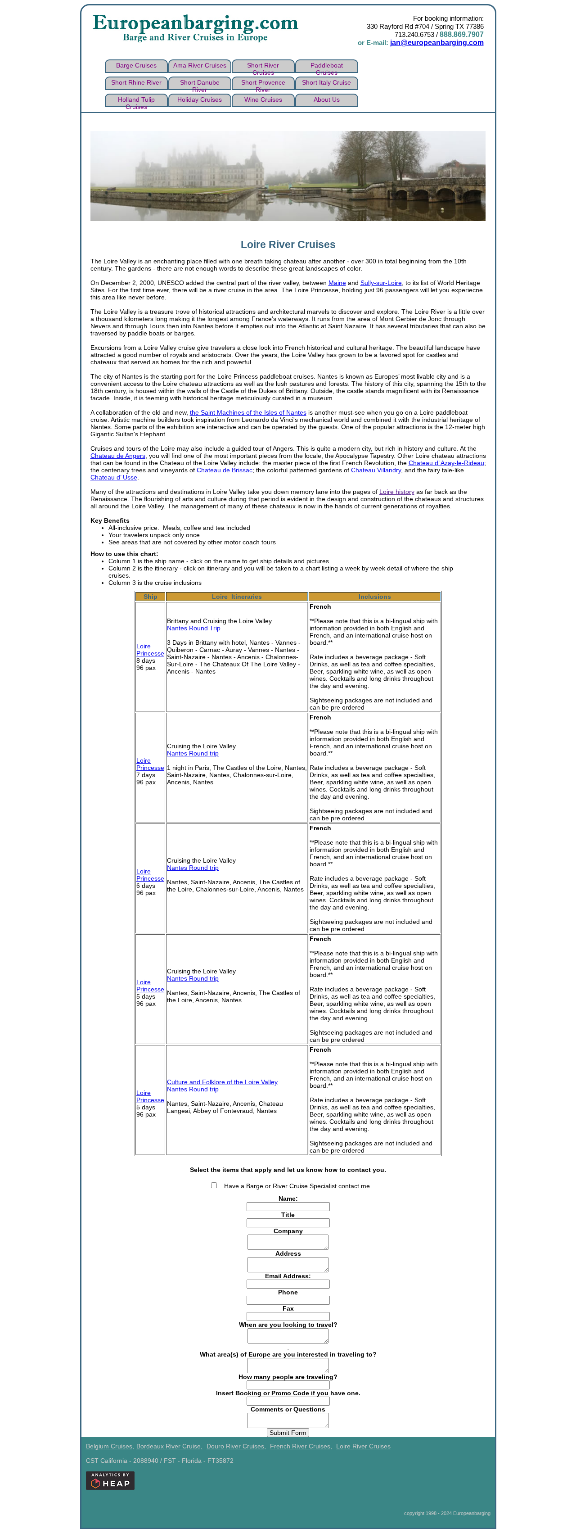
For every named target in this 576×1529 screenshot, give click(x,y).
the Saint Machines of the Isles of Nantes (248, 412)
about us (327, 99)
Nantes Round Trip (193, 628)
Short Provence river (263, 84)
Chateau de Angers (117, 455)
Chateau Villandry (376, 470)
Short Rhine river (136, 82)
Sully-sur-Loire (381, 282)
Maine (337, 282)
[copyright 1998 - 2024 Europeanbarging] (498, 1446)
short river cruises (263, 67)
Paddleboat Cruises (326, 67)
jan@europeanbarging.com (437, 42)
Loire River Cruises (363, 1446)
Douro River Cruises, (236, 1446)
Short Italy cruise (326, 82)
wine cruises (263, 99)
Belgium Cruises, (110, 1446)
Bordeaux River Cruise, (169, 1446)
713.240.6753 (414, 34)
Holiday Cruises (199, 99)
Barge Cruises (136, 65)
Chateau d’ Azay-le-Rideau (446, 462)
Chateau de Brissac (224, 470)
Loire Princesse (150, 649)
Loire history (396, 491)
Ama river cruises (199, 65)
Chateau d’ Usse (113, 477)
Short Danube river (200, 84)
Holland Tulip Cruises (136, 101)
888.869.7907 (462, 34)
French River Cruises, (301, 1446)
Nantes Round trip (193, 753)
